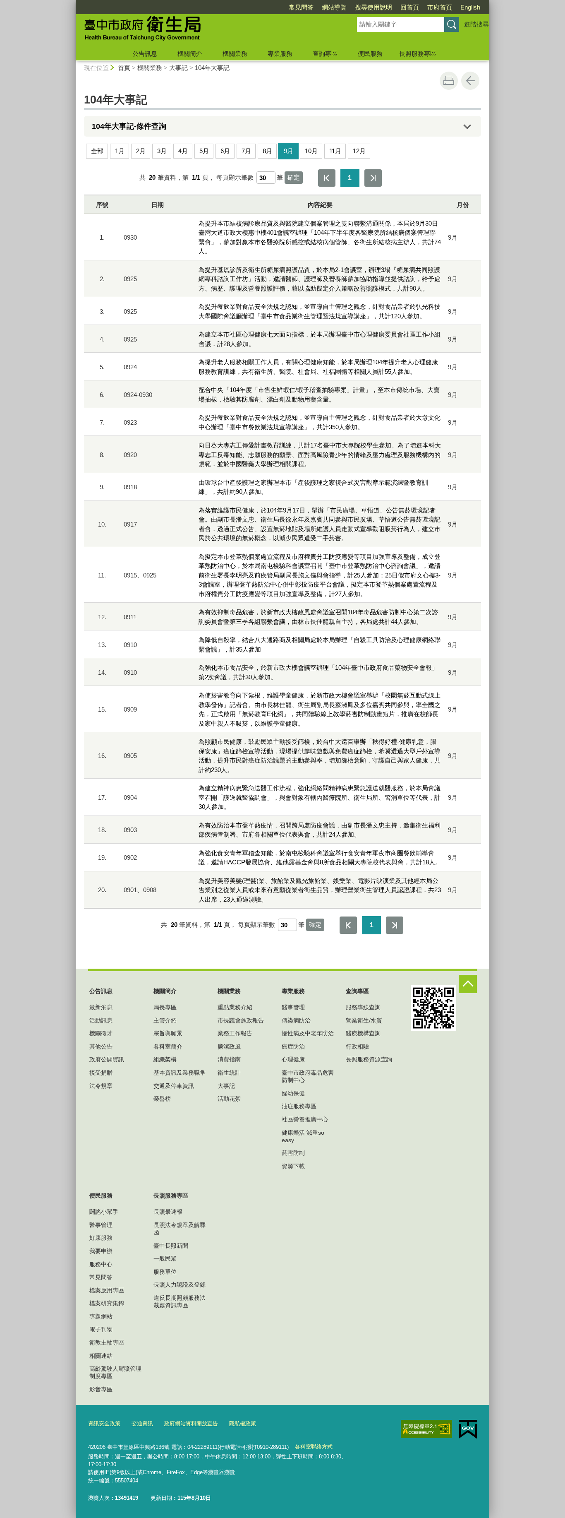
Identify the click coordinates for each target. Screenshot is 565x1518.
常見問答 (301, 7)
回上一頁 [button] (470, 81)
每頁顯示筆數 (235, 177)
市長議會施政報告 (241, 1020)
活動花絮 (229, 1098)
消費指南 (229, 1059)
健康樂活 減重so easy (303, 1136)
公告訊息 (144, 53)
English (470, 7)
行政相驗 (357, 1046)
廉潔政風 (229, 1046)
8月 (267, 150)
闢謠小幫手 (103, 1211)
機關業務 (235, 53)
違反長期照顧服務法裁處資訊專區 (179, 1301)
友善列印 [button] (449, 81)
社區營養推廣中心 (305, 1119)
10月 (311, 150)
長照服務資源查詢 (369, 1059)
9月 (288, 150)
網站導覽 (334, 7)
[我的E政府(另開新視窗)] (468, 1429)
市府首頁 (439, 7)
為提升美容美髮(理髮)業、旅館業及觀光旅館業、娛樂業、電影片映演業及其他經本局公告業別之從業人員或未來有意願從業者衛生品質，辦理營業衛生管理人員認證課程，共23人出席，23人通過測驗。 (320, 890)
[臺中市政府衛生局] (206, 30)
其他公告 (101, 1046)
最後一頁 (373, 178)
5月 (204, 150)
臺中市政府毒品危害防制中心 (308, 1076)
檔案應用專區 (106, 1290)
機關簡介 (189, 53)
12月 (359, 150)
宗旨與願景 (167, 1033)
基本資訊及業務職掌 (179, 1072)
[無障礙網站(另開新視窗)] (426, 1429)
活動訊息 (101, 1020)
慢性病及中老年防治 (308, 1033)
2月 (141, 150)
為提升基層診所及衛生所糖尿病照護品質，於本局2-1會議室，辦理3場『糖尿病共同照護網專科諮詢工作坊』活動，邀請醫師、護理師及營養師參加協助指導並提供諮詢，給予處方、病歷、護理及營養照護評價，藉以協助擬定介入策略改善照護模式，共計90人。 (320, 279)
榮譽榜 (162, 1098)
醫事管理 (293, 1007)
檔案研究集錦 (106, 1303)
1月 (119, 150)
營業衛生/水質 (364, 1020)
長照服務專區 (417, 53)
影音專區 (101, 1389)
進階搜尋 (476, 24)
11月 (335, 150)
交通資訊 (142, 1423)
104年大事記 (212, 67)
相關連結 (101, 1355)
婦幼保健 (293, 1093)
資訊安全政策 (104, 1423)
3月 (162, 150)
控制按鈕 (468, 984)
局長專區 (165, 1007)
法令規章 (101, 1086)
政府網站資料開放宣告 (191, 1423)
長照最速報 (167, 1211)
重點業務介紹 (235, 1007)
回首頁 (409, 7)
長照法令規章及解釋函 (179, 1229)
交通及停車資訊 (173, 1086)
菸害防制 (293, 1153)
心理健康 (293, 1059)
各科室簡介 (167, 1046)
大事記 (178, 67)
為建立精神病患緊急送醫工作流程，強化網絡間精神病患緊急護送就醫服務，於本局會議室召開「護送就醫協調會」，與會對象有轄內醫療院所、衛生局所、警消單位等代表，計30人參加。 (320, 797)
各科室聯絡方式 (314, 1446)
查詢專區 (325, 53)
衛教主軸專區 (106, 1342)
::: (71, 3)
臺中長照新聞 (170, 1245)
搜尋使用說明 (373, 7)
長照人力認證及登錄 (179, 1284)
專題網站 (101, 1316)
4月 (183, 150)
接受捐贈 (101, 1072)
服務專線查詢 (363, 1007)
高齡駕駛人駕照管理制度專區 (115, 1372)
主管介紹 (165, 1020)
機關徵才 (101, 1033)
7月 (246, 150)
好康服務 (101, 1237)
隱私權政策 (242, 1423)
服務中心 (101, 1264)
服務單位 (165, 1271)
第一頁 (326, 178)
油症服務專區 (299, 1106)
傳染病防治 (296, 1020)
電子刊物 (101, 1329)
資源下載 (293, 1166)
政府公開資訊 (106, 1059)
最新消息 (101, 1007)
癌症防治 (293, 1046)
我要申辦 (101, 1251)
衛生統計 (229, 1072)
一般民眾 (165, 1258)
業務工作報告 (235, 1033)
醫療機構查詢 (363, 1033)
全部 (97, 150)
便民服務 (370, 53)
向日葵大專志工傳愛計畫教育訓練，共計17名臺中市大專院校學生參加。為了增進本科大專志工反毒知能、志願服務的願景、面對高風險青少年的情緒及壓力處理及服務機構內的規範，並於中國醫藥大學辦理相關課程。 (320, 454)
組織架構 (165, 1059)
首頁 (124, 67)
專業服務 (280, 53)
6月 (225, 150)
